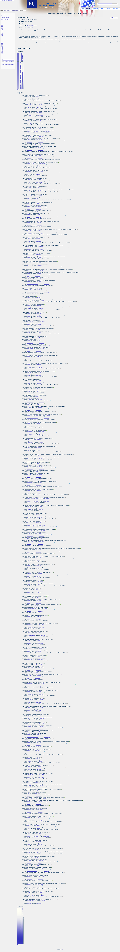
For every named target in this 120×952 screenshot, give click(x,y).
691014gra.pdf (41, 627)
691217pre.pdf (40, 868)
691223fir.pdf (42, 895)
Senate (28, 96)
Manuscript (8, 10)
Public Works (29, 246)
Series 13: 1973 (20, 65)
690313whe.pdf (39, 211)
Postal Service (29, 150)
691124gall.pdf (40, 785)
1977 (2, 37)
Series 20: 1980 (20, 72)
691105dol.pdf (38, 710)
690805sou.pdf (41, 482)
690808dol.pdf (46, 495)
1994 (2, 55)
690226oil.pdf (40, 187)
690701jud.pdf (40, 428)
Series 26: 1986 (20, 78)
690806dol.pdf (38, 485)
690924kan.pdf (38, 565)
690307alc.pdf (37, 198)
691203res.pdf (40, 820)
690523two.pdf (38, 359)
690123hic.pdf (40, 123)
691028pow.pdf (41, 683)
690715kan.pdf (38, 447)
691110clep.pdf (47, 737)
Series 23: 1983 (20, 75)
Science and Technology (31, 788)
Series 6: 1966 (20, 58)
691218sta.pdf (40, 873)
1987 (2, 48)
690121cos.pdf (40, 115)
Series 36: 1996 (20, 88)
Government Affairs (30, 300)
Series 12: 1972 (20, 64)
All (17, 89)
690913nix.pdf (42, 525)
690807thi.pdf (38, 493)
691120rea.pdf (41, 777)
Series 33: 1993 (20, 85)
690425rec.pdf (46, 284)
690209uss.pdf (38, 147)
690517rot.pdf (39, 340)
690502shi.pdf (42, 300)
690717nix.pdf (42, 461)
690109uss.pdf (38, 96)
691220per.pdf (37, 887)
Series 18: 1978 (20, 70)
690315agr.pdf (38, 217)
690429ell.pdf (46, 286)
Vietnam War (29, 158)
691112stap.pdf (38, 747)
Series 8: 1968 (20, 60)
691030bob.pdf (41, 694)
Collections (88, 8)
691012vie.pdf (40, 613)
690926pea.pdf (39, 573)
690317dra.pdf (38, 222)
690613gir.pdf (40, 407)
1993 (2, 54)
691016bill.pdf (40, 643)
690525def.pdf (38, 361)
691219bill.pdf (38, 881)
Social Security (29, 115)
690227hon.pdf (40, 190)
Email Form (61, 949)
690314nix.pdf (38, 214)
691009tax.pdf (37, 605)
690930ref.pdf (37, 576)
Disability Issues (29, 262)
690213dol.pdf (46, 160)
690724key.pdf (39, 474)
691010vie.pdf (40, 611)
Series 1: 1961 (20, 53)
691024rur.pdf (41, 667)
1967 (2, 27)
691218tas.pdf (41, 876)
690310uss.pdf (38, 203)
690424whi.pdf (40, 278)
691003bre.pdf (38, 589)
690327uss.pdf (39, 235)
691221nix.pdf (42, 889)
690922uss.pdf (38, 560)
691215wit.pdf (40, 863)
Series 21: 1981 (20, 73)
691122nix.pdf (37, 782)
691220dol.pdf (40, 884)
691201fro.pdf (40, 809)
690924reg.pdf (37, 568)
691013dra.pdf (38, 616)
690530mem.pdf (39, 375)
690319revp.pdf (39, 227)
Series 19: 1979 (20, 71)
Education (28, 179)
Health (28, 198)
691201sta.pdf (40, 812)
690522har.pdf (38, 351)
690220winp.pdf (39, 179)
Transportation (29, 168)
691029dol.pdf (38, 688)
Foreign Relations (30, 195)
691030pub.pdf (40, 699)
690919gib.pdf (39, 554)
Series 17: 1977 (20, 69)
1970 (2, 30)
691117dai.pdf (39, 755)
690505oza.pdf (40, 308)
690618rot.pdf (46, 418)
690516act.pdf (40, 329)
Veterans (28, 546)
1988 (2, 49)
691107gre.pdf (40, 726)
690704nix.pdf (41, 434)
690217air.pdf (40, 168)
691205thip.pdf (37, 825)
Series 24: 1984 (20, 76)
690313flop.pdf (38, 209)
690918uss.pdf (38, 552)
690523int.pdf (38, 356)
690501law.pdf (38, 297)
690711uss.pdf (41, 442)
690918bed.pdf (38, 546)
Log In (3, 0)
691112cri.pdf (38, 745)
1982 (2, 43)
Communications (30, 343)
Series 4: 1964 (20, 56)
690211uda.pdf (40, 152)
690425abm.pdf (38, 281)
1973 (2, 33)
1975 (2, 35)
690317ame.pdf (41, 219)
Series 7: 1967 (20, 59)
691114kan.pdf (38, 750)
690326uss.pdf (41, 233)
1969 (2, 29)
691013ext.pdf (38, 619)
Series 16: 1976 (20, 68)
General (28, 206)
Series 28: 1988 (20, 80)
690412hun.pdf (38, 257)
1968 (2, 28)
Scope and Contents (5, 17)
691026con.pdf (38, 672)
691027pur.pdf (37, 678)
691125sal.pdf (38, 796)
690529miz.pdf (40, 372)
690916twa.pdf (39, 538)
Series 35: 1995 (20, 87)
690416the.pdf (39, 268)
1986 (2, 47)
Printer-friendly (114, 17)
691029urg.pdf (38, 691)
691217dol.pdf (38, 865)
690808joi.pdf (46, 498)
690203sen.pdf (39, 139)
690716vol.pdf (39, 455)
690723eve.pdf (38, 471)
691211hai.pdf (37, 855)
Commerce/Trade (30, 233)
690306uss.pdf (41, 195)
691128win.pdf (41, 801)
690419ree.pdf (38, 273)
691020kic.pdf (38, 651)
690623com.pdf (39, 420)
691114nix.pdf (42, 753)
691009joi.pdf (38, 603)
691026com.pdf (38, 670)
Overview (3, 15)
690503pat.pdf (40, 302)
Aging (28, 568)
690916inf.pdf (38, 533)
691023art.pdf (40, 659)
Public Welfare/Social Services (32, 160)
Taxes (28, 576)
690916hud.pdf (42, 530)
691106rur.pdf (41, 723)
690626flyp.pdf (38, 426)
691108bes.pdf (38, 734)
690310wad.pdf (38, 206)
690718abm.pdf (38, 463)
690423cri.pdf (37, 276)
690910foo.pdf (39, 517)
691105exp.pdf (40, 715)
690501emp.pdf (41, 294)
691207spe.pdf (38, 833)
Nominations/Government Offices (32, 131)
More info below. (30, 27)
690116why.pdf (38, 107)
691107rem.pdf (40, 731)
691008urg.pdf (38, 600)
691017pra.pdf (41, 648)
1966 (2, 26)
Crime (28, 144)
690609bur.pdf (37, 396)
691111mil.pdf (38, 742)
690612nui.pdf (38, 404)
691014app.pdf (41, 624)
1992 (2, 53)
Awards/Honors (29, 219)
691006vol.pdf (39, 597)
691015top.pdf (38, 640)
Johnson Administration (31, 101)
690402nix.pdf (40, 246)
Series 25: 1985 (20, 77)
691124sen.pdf (38, 790)
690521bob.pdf (47, 345)
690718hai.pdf (39, 466)
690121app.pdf (39, 112)
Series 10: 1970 (20, 62)
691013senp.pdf (40, 621)
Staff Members (29, 123)
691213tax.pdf (37, 857)
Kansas (28, 447)
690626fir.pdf (38, 423)
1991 (2, 52)
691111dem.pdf (38, 739)
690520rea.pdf (41, 343)
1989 (2, 50)
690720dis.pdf (41, 469)
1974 (2, 34)
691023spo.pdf (38, 662)
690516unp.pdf (39, 335)
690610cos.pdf (41, 402)
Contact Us (6, 0)
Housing (28, 629)
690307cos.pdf (40, 201)
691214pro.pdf (40, 860)
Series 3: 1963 (20, 55)
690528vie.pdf (40, 367)
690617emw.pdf (47, 415)
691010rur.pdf (46, 608)
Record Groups (115, 8)
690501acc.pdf (46, 292)
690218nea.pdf (38, 174)
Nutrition (28, 203)
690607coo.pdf (41, 394)
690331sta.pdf (38, 241)
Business (28, 112)
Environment (29, 152)
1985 (2, 46)
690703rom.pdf (41, 431)
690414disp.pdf (41, 262)
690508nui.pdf (38, 316)
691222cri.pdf (40, 892)
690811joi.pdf (40, 506)
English (25, 31)
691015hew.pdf (43, 635)
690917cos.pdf (40, 544)
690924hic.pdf (39, 562)
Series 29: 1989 (20, 81)
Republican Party (30, 718)
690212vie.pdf (40, 158)
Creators (108, 8)
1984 (2, 45)
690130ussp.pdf (47, 131)
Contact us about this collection (8, 64)
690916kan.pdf (41, 536)
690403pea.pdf (40, 249)
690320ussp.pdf (39, 230)
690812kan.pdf (40, 509)
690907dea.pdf (38, 514)
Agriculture (29, 104)
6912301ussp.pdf (43, 900)
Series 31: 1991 (20, 83)
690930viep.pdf (40, 581)
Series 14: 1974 (20, 66)
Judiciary (28, 420)
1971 (2, 31)
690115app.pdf (38, 99)
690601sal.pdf (38, 380)
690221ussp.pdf (39, 182)
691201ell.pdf (38, 806)
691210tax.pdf (37, 849)
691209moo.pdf (38, 841)
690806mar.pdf (40, 487)
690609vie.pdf (40, 399)
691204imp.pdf (39, 822)
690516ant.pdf (38, 332)
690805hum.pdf (38, 479)
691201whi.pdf (38, 814)
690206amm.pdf (38, 144)
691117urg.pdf (38, 758)
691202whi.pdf (38, 817)
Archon (5, 10)
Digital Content (95, 8)
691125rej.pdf (37, 793)
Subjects (101, 8)
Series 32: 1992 (20, 84)
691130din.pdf (38, 804)
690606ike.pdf (38, 391)
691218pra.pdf (46, 871)
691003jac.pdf (46, 595)
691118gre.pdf (40, 761)
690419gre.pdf (42, 270)
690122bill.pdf (38, 120)
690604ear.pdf (38, 383)
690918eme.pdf (38, 549)
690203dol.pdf (38, 134)
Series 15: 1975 (20, 67)
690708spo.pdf (37, 439)
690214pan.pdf (38, 166)
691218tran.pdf (40, 879)
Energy (28, 450)
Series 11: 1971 (20, 63)
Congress (28, 139)
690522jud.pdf (37, 353)
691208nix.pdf (46, 836)
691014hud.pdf (38, 629)
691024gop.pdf (39, 664)
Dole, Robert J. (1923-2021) (31, 25)
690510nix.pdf (42, 321)
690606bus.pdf (38, 388)
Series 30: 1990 (20, 82)
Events (28, 134)
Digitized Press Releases (15, 10)
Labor (28, 479)
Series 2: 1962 (20, 54)
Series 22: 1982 (20, 74)
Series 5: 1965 (20, 57)
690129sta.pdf (40, 128)
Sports (28, 439)
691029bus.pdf (38, 686)
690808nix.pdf (46, 501)
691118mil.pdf (39, 766)
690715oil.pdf (38, 450)
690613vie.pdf (40, 412)
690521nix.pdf (42, 348)
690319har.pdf (39, 225)
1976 (2, 36)
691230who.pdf (39, 903)
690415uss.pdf (39, 265)
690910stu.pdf (38, 522)
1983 (2, 44)
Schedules (29, 562)
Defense (28, 120)
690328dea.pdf (38, 238)
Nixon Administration (30, 163)
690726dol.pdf (38, 477)
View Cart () (10, 0)
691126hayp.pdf (47, 798)
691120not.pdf (41, 774)
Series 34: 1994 (20, 86)
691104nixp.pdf (40, 707)
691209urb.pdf (39, 844)
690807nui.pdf (38, 490)
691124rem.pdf (44, 788)
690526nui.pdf (38, 364)
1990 (2, 51)
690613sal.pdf (38, 410)
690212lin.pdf (38, 155)
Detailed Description (5, 19)
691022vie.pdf (40, 656)
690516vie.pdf (40, 337)
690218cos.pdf (40, 171)
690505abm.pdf (38, 305)
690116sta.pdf (39, 104)
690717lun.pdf (39, 458)
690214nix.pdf (42, 163)
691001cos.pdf (39, 584)
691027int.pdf (39, 675)
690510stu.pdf (38, 324)
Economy (28, 155)
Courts (28, 353)
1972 (2, 32)
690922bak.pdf (38, 557)
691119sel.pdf (38, 769)
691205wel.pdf (38, 828)
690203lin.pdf (40, 136)
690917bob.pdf (41, 541)
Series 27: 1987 (20, 79)
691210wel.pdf (38, 852)
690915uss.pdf (38, 528)
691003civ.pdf (38, 592)
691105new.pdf (41, 718)
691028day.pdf (39, 680)
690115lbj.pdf (43, 101)
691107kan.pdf (40, 729)
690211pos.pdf (40, 150)
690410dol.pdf (38, 254)
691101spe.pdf (38, 702)
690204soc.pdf (40, 142)
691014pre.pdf (38, 632)
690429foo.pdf (39, 289)
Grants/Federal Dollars (31, 635)
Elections (28, 664)
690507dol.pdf (38, 313)
